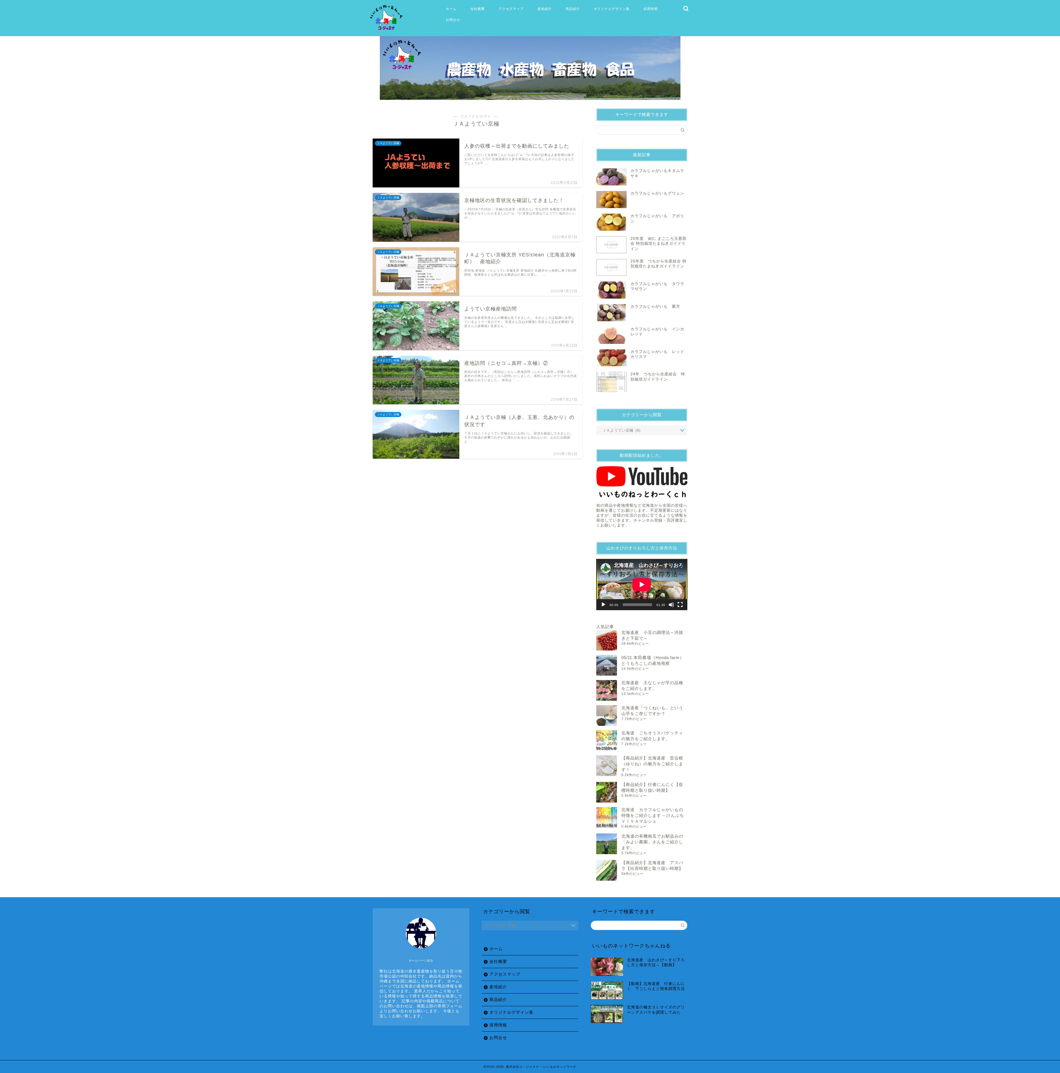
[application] (641, 584)
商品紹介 (573, 9)
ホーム (451, 9)
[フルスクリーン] (680, 604)
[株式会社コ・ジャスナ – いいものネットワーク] (387, 30)
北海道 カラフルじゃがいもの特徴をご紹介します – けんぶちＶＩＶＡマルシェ (652, 815)
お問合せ (453, 20)
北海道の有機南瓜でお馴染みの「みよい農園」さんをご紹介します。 (652, 842)
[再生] (603, 604)
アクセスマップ (511, 9)
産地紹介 (544, 9)
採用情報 (650, 9)
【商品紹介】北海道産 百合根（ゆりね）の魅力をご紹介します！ (652, 764)
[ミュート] (671, 604)
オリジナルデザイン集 (612, 9)
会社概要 (477, 9)
